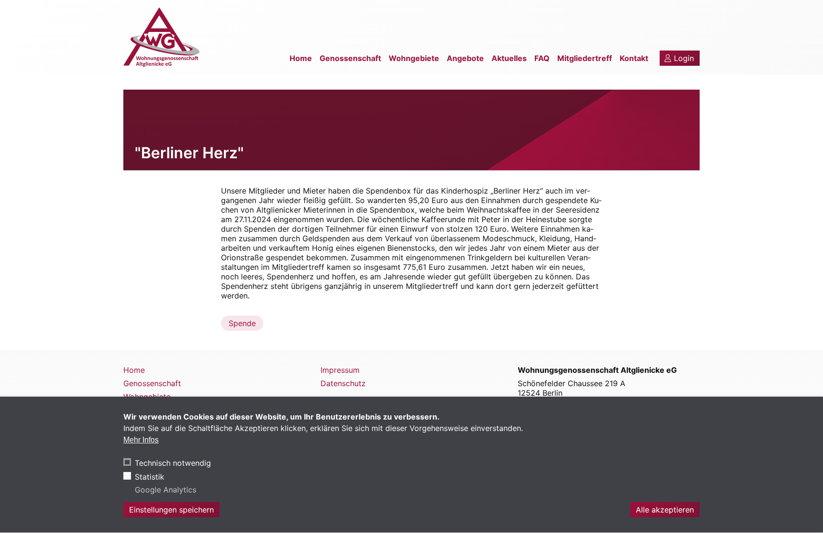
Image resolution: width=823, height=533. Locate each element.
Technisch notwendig (173, 463)
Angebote (465, 58)
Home (301, 58)
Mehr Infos (141, 440)
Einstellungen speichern (171, 510)
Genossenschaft (350, 58)
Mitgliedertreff (584, 58)
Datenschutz (343, 383)
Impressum (340, 370)
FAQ (542, 58)
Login (684, 58)
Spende (242, 323)
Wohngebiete (414, 58)
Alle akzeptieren (665, 510)
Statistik (149, 477)
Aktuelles (509, 58)
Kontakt (634, 58)
